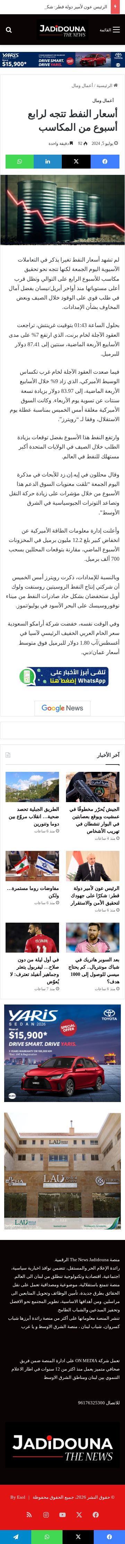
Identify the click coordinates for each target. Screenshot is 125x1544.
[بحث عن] (8, 32)
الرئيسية (105, 85)
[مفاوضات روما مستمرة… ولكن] (32, 866)
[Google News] (62, 708)
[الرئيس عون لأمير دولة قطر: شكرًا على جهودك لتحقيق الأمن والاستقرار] (92, 866)
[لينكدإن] (48, 162)
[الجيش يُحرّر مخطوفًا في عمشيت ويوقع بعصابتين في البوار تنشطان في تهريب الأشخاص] (92, 787)
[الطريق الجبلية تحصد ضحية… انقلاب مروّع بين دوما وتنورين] (32, 787)
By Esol (17, 1497)
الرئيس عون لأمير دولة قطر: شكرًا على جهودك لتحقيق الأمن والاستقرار (95, 896)
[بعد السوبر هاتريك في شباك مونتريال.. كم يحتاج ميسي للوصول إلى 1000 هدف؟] (92, 938)
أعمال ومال (82, 85)
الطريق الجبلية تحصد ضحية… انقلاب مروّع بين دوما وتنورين (34, 817)
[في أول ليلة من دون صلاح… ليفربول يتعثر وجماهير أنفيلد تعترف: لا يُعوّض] (32, 938)
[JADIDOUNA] (62, 29)
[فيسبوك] (105, 162)
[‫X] (76, 162)
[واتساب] (20, 162)
